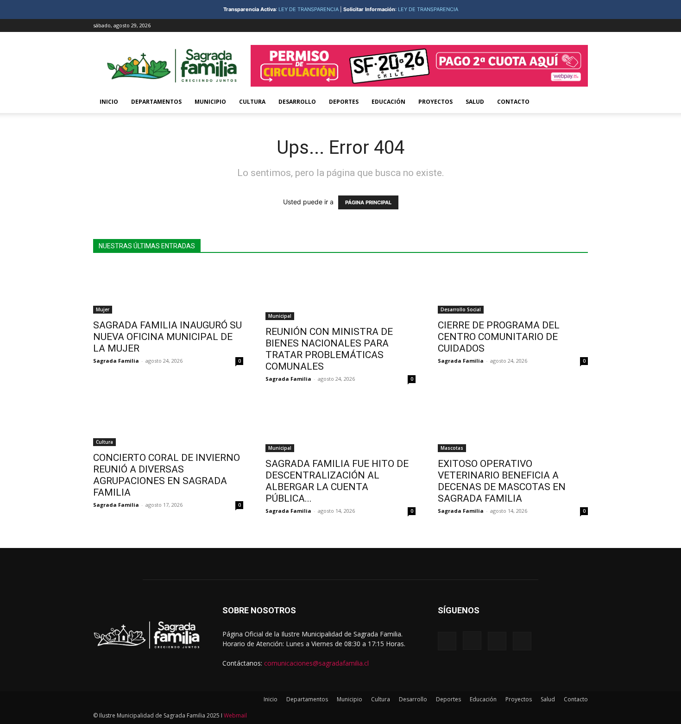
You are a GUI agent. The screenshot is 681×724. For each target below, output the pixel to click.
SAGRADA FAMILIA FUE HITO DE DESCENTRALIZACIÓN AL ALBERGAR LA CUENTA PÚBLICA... (337, 481)
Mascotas (452, 448)
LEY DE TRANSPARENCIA (308, 9)
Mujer (102, 309)
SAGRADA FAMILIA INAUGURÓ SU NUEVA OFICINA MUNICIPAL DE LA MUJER (167, 337)
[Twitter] (566, 25)
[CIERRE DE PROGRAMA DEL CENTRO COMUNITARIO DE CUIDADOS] (513, 289)
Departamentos (156, 102)
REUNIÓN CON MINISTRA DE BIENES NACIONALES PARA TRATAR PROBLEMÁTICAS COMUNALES (329, 349)
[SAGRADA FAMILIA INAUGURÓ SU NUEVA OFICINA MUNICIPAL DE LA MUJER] (168, 289)
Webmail (235, 715)
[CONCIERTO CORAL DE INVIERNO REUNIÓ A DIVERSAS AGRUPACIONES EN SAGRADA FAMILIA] (168, 421)
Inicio (109, 102)
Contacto (513, 102)
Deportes (344, 102)
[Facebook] (535, 25)
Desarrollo (297, 102)
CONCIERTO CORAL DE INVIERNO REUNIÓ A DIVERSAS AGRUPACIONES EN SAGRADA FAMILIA (166, 475)
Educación (388, 102)
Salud (475, 102)
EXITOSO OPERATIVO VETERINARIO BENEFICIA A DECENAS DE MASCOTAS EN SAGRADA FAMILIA (502, 481)
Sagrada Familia (116, 360)
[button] (577, 102)
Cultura (252, 102)
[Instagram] (550, 25)
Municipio (210, 102)
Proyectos (435, 102)
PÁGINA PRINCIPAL (368, 202)
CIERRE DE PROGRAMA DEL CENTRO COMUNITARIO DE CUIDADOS (500, 337)
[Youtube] (581, 25)
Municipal (279, 316)
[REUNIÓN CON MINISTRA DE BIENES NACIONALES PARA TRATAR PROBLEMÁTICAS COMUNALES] (340, 292)
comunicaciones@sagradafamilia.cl (316, 663)
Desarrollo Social (461, 309)
